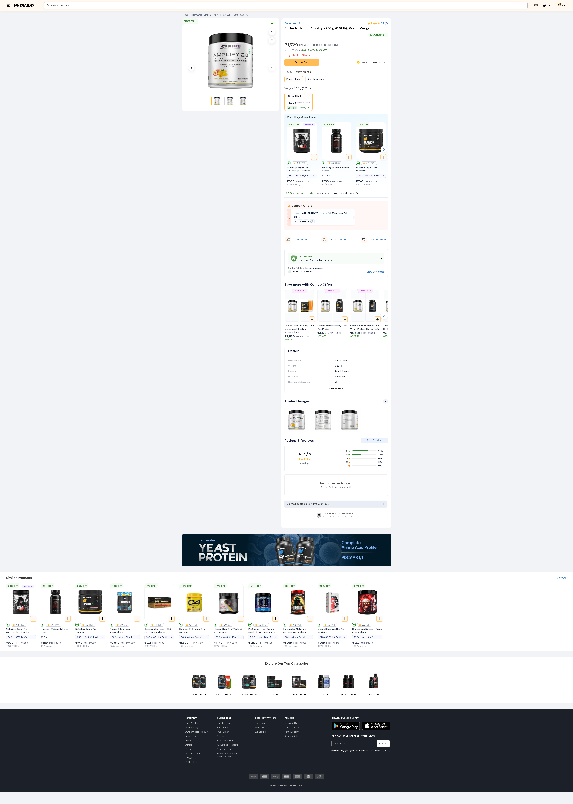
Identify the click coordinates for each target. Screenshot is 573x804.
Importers (190, 736)
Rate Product (374, 440)
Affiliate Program (194, 753)
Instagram (260, 723)
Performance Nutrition (200, 15)
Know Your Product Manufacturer (227, 755)
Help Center (191, 723)
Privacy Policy (291, 727)
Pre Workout (219, 15)
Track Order (223, 732)
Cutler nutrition (293, 23)
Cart (564, 5)
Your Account (224, 723)
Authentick (191, 762)
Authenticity (191, 727)
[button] (272, 40)
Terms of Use (291, 723)
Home (185, 15)
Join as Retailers (225, 740)
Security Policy (292, 736)
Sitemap (221, 736)
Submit (383, 743)
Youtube (259, 727)
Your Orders (223, 727)
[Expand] (385, 401)
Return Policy (291, 732)
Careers (189, 749)
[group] (299, 315)
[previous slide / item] (191, 68)
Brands (189, 740)
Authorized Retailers (227, 745)
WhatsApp (260, 732)
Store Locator (224, 749)
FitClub (189, 758)
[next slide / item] (272, 68)
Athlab (188, 745)
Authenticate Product (196, 732)
